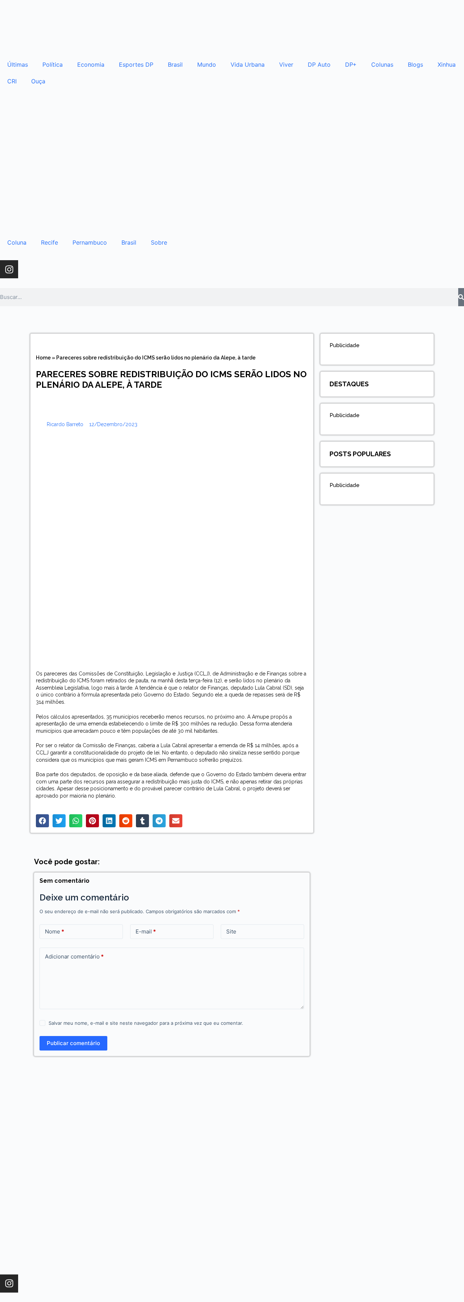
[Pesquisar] (461, 297)
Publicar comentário (73, 1043)
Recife (49, 242)
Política (52, 64)
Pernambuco (89, 242)
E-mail (146, 931)
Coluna (16, 242)
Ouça (38, 81)
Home (43, 358)
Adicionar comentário (74, 956)
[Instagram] (9, 269)
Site (231, 931)
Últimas (17, 64)
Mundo (206, 64)
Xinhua (447, 64)
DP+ (351, 64)
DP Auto (319, 64)
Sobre (159, 242)
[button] (42, 820)
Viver (286, 64)
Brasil (175, 64)
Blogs (415, 64)
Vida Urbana (248, 64)
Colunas (382, 64)
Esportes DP (136, 64)
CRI (12, 81)
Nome (54, 931)
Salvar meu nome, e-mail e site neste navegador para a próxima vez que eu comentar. (146, 1023)
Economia (90, 64)
